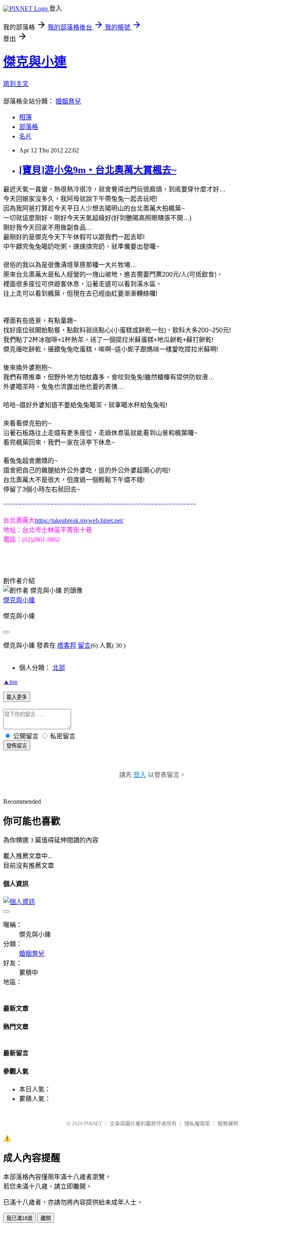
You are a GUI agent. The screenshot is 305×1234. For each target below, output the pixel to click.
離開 (46, 1218)
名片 (25, 136)
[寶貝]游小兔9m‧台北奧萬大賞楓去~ (97, 170)
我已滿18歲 (19, 1218)
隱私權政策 (197, 1124)
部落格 (28, 126)
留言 (84, 645)
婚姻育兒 (68, 101)
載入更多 (16, 697)
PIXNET (93, 1124)
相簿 (25, 117)
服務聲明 (228, 1124)
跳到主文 (16, 83)
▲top (10, 681)
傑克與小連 (35, 62)
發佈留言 (16, 746)
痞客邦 (66, 645)
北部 (58, 667)
